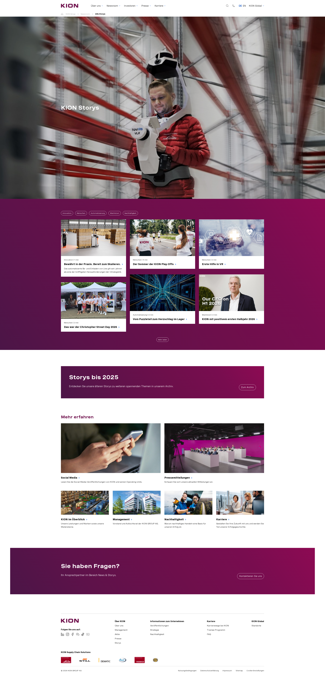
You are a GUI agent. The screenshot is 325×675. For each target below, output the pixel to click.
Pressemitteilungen (177, 477)
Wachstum (114, 213)
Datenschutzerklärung (209, 671)
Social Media (69, 477)
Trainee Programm (216, 630)
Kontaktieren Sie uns (250, 576)
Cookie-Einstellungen (255, 671)
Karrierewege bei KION (218, 625)
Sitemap (239, 671)
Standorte (256, 625)
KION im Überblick (73, 519)
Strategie (154, 630)
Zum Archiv (247, 387)
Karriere (222, 519)
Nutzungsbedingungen (187, 671)
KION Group (70, 14)
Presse (118, 638)
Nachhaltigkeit (130, 213)
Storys (118, 643)
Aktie (117, 634)
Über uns (119, 625)
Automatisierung (98, 213)
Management (121, 519)
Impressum (227, 671)
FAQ (209, 634)
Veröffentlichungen (159, 625)
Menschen (81, 213)
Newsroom (85, 14)
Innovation (67, 213)
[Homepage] (69, 6)
